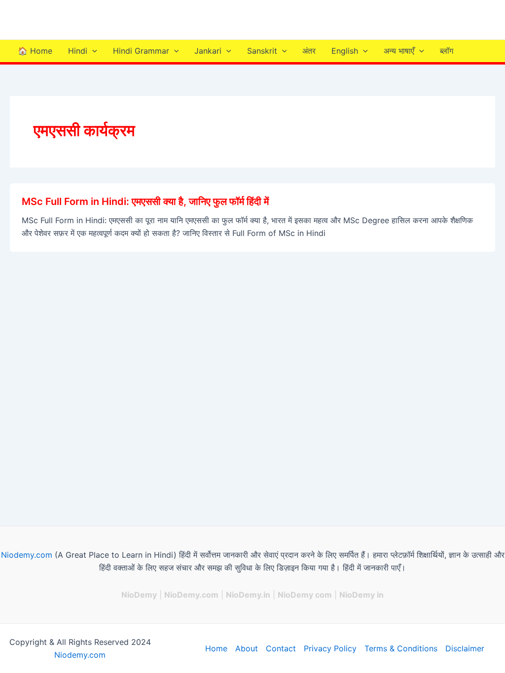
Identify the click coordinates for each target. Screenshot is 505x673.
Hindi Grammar (141, 51)
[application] (92, 51)
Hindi (77, 51)
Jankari (207, 51)
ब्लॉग (446, 51)
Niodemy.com (26, 555)
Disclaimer (464, 648)
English (344, 51)
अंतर (309, 51)
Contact (281, 648)
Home (216, 648)
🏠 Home (35, 51)
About (246, 648)
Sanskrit (262, 51)
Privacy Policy (330, 648)
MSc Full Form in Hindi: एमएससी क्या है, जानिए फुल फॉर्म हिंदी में (145, 201)
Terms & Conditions (400, 648)
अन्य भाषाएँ (399, 51)
